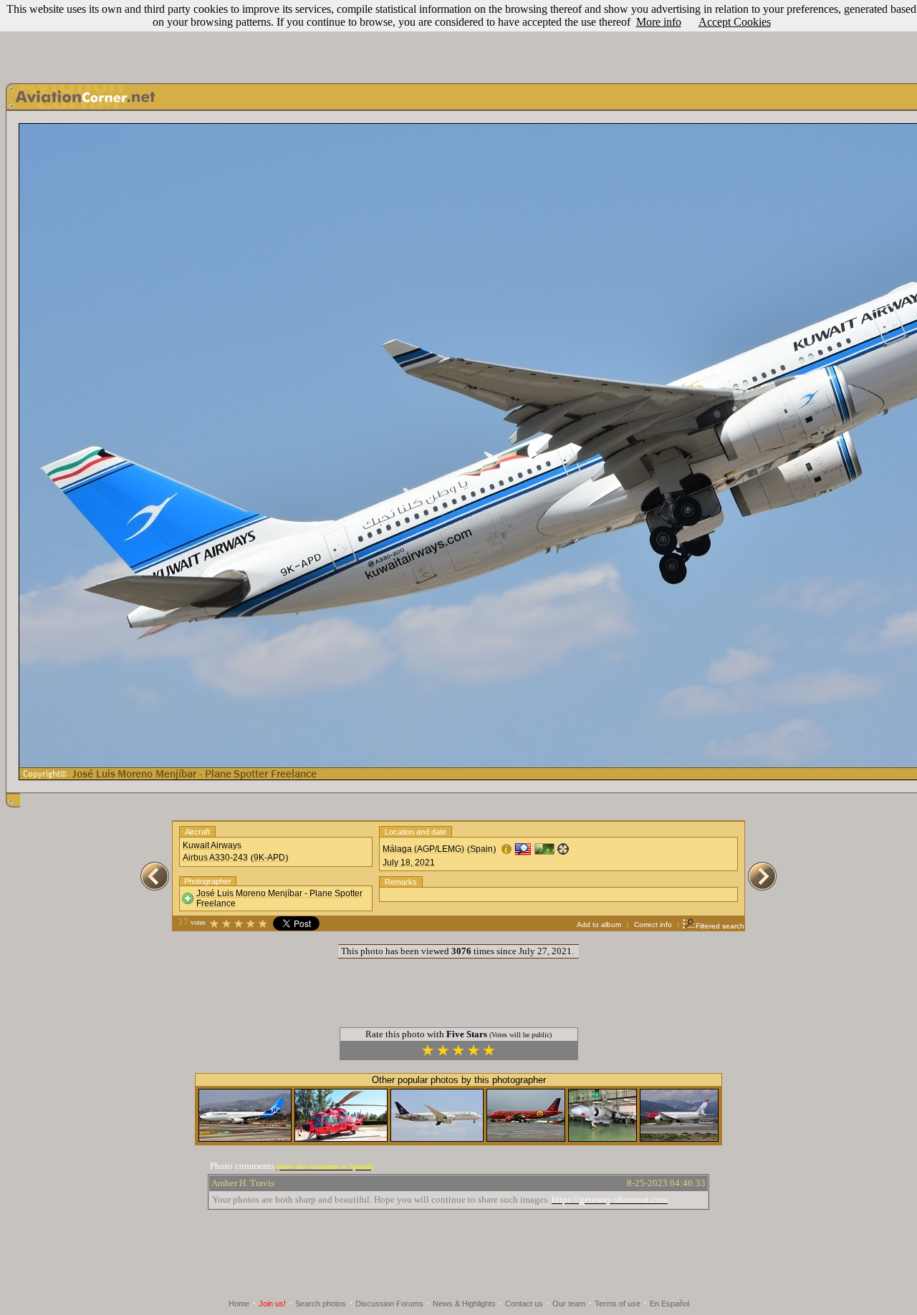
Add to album (599, 924)
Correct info (653, 924)
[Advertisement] (458, 38)
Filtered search (720, 926)
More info (658, 22)
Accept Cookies (734, 22)
